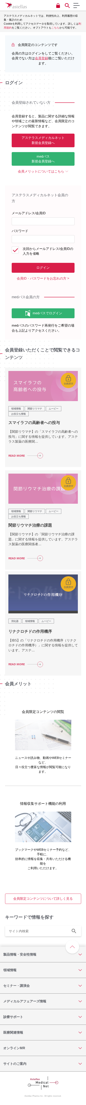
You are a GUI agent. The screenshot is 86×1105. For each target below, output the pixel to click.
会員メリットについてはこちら (41, 171)
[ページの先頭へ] (72, 947)
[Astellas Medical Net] (16, 5)
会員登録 (41, 58)
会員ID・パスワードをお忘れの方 (41, 278)
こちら (55, 27)
